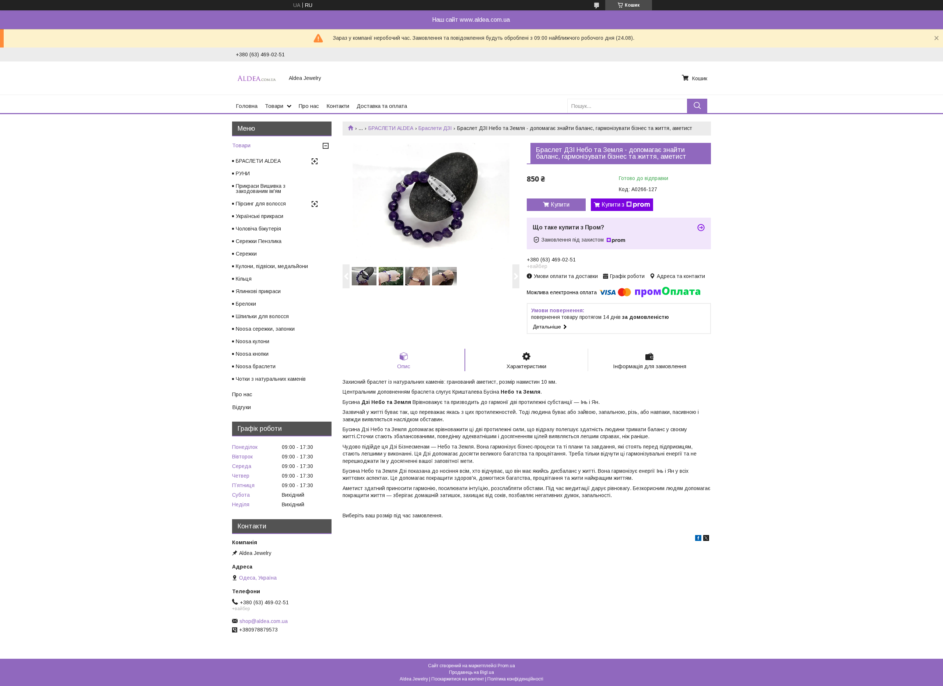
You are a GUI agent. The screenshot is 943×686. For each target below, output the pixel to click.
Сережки (246, 254)
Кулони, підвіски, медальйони (272, 266)
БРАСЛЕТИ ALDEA (390, 128)
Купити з (613, 204)
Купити (560, 204)
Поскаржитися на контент (457, 679)
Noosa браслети (256, 366)
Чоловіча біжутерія (258, 229)
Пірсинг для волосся (261, 204)
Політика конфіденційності (515, 679)
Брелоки (246, 304)
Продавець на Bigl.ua (471, 672)
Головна (246, 106)
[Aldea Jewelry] (258, 78)
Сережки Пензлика (258, 241)
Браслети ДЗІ (435, 128)
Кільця (244, 279)
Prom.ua (506, 665)
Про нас (309, 106)
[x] (706, 539)
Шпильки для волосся (262, 316)
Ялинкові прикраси (258, 291)
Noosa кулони (252, 341)
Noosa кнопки (252, 354)
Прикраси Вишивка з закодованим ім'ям (260, 188)
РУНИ (243, 173)
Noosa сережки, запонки (265, 329)
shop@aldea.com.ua (263, 621)
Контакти (337, 106)
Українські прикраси (259, 216)
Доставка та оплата (382, 106)
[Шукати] (697, 106)
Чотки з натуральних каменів (271, 379)
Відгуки (241, 407)
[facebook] (698, 539)
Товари (274, 106)
